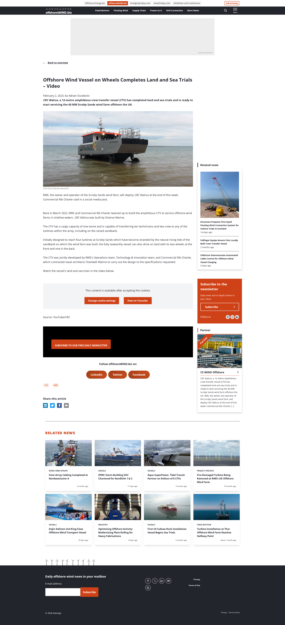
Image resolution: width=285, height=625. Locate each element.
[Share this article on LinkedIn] (45, 405)
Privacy (197, 579)
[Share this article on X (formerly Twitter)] (52, 405)
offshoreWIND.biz (118, 3)
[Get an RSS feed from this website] (148, 587)
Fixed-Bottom (102, 10)
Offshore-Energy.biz (95, 3)
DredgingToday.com (140, 3)
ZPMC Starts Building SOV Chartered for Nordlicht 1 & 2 (115, 476)
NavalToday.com (162, 3)
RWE (56, 386)
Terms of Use (194, 585)
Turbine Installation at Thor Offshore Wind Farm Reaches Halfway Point (214, 532)
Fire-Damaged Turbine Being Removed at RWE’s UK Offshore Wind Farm (215, 478)
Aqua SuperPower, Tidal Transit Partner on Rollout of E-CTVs (166, 476)
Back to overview (57, 62)
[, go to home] (59, 11)
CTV (46, 386)
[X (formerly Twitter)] (232, 317)
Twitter (117, 374)
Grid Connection (174, 10)
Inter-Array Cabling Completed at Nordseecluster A (68, 476)
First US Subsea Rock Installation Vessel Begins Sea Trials (167, 530)
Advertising (232, 3)
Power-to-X (156, 10)
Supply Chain (139, 10)
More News (193, 10)
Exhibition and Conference (187, 3)
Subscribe (211, 307)
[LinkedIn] (237, 317)
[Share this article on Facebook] (59, 405)
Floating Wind (121, 10)
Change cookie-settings (101, 300)
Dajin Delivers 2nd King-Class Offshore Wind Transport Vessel (67, 530)
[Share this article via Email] (66, 405)
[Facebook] (228, 317)
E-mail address (53, 583)
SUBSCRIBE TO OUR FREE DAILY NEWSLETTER (81, 345)
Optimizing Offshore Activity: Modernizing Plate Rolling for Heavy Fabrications (115, 532)
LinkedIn (96, 374)
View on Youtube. (137, 300)
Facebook (139, 374)
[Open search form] (225, 11)
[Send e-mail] (168, 581)
